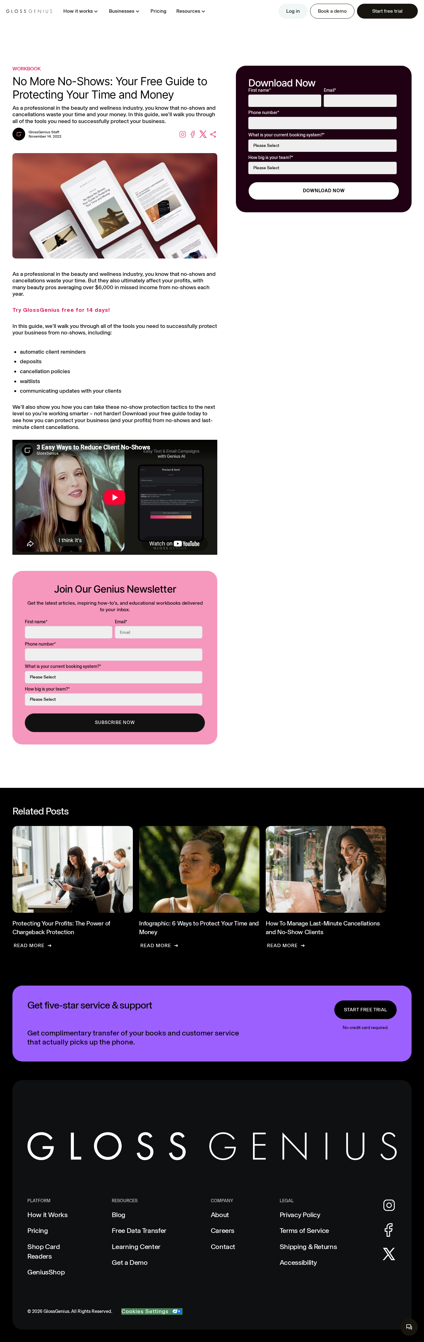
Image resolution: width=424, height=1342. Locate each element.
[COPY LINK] (213, 134)
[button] (81, 11)
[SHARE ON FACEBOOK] (193, 134)
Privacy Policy (300, 1215)
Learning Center (136, 1247)
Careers (222, 1230)
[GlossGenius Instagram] (389, 1205)
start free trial (365, 1010)
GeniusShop (46, 1272)
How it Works (47, 1215)
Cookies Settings (145, 1311)
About (220, 1215)
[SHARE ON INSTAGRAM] (183, 134)
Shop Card (43, 1251)
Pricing (158, 11)
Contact (223, 1247)
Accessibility (298, 1262)
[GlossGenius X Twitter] (389, 1254)
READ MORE (29, 945)
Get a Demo (129, 1262)
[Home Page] (29, 11)
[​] (409, 1327)
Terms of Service (304, 1230)
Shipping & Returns (308, 1247)
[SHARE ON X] (203, 134)
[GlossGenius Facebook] (389, 1230)
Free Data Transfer (139, 1230)
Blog (118, 1215)
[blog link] (72, 887)
